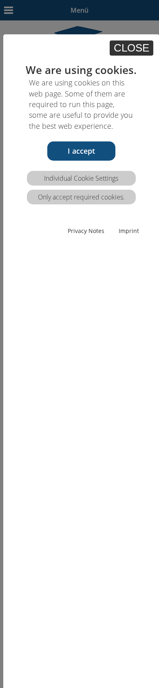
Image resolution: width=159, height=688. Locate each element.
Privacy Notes (86, 231)
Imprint (129, 231)
